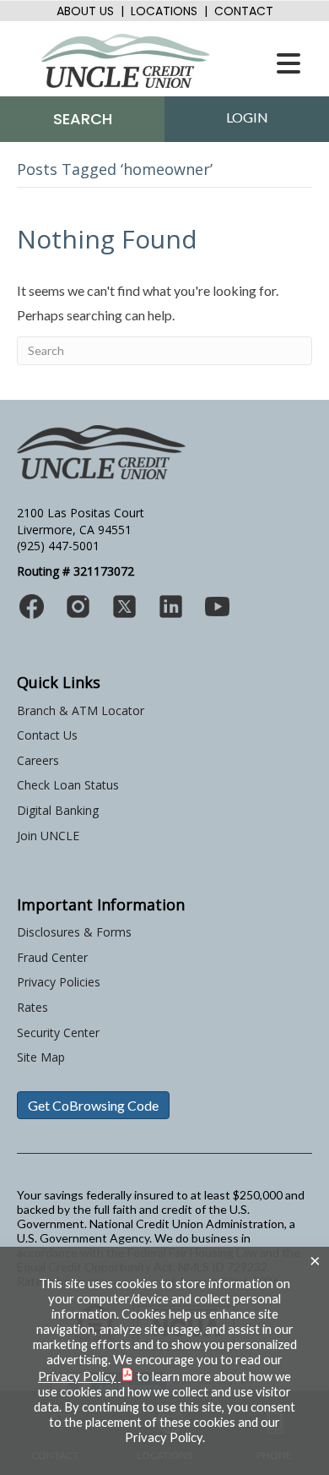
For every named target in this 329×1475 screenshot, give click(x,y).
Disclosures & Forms (74, 932)
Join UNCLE (48, 836)
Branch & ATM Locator (80, 710)
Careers (38, 760)
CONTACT (243, 11)
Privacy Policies (58, 982)
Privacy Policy (77, 1376)
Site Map (41, 1057)
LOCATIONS (164, 11)
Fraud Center (52, 957)
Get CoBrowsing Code (93, 1105)
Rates (32, 1007)
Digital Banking (58, 810)
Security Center (58, 1032)
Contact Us (47, 735)
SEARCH (82, 118)
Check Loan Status (68, 785)
